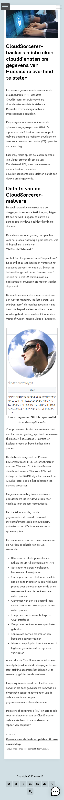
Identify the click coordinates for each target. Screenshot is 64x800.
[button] (55, 791)
